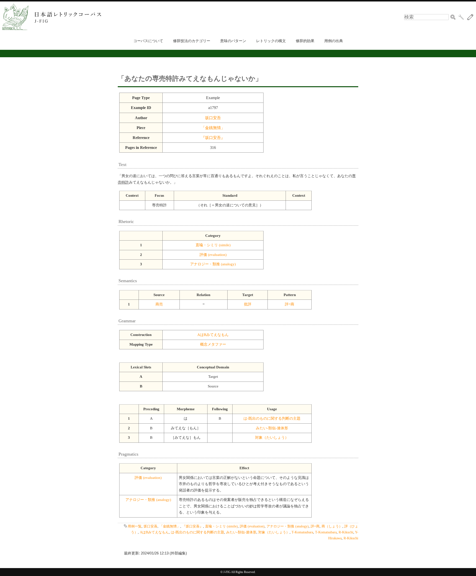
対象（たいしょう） (272, 437)
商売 (159, 304)
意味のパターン (233, 41)
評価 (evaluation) (213, 255)
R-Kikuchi (346, 532)
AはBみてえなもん (213, 335)
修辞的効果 (305, 41)
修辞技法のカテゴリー (191, 41)
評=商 (289, 304)
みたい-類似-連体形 (272, 428)
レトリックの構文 (271, 41)
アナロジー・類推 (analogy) (213, 264)
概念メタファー (213, 344)
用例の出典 (333, 41)
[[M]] (470, 17)
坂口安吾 (213, 118)
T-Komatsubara (302, 532)
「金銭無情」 (213, 128)
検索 (453, 17)
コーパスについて (148, 41)
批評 (247, 304)
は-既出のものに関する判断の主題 (271, 418)
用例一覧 (135, 526)
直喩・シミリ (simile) (213, 245)
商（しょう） (332, 526)
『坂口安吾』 (213, 138)
